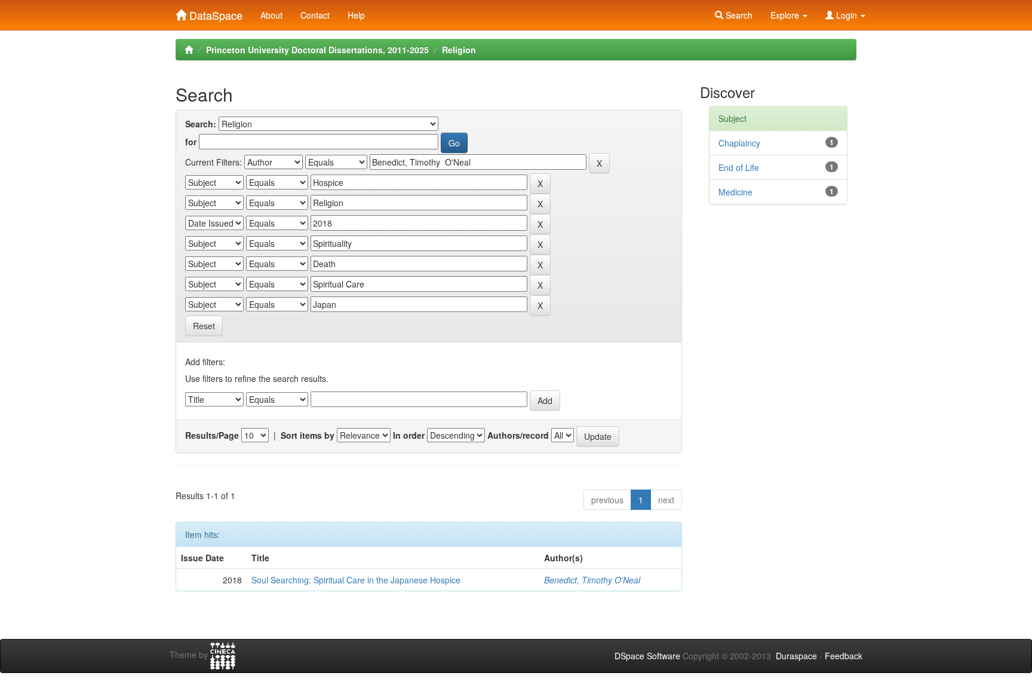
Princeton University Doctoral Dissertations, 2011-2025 (317, 50)
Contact (315, 15)
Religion (459, 50)
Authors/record (518, 435)
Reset (204, 326)
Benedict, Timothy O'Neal (592, 580)
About (271, 15)
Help (356, 15)
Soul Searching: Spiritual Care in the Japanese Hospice (355, 580)
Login (846, 15)
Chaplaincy (739, 143)
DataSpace (214, 12)
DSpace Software (647, 656)
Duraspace (796, 656)
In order (409, 435)
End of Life (738, 167)
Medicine (735, 192)
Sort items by (307, 435)
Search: (200, 124)
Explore (785, 15)
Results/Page (212, 435)
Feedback (843, 656)
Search (737, 15)
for (190, 142)
